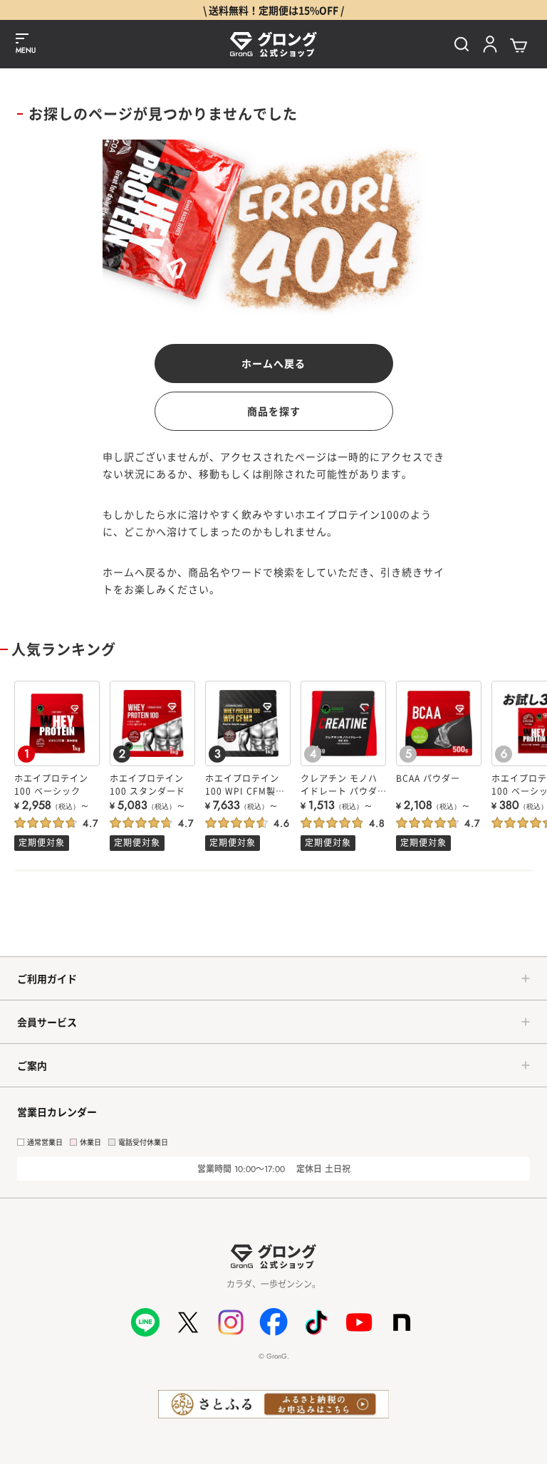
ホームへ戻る (273, 363)
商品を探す (274, 411)
